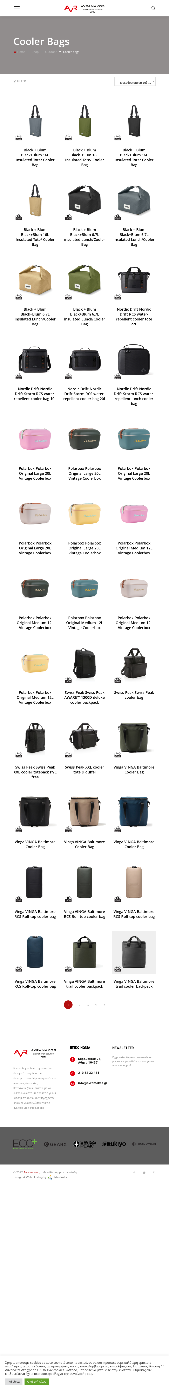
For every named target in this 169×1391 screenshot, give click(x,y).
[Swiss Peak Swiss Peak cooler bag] (134, 663)
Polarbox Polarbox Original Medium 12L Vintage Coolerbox (134, 548)
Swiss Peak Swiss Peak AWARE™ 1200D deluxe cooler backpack (84, 697)
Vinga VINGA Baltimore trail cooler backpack (84, 984)
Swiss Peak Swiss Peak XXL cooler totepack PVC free (35, 772)
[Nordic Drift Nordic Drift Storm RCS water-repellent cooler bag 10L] (35, 359)
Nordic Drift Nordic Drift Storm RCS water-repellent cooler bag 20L (84, 393)
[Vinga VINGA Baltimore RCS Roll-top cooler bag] (35, 882)
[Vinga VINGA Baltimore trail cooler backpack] (84, 952)
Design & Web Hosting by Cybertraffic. (40, 1177)
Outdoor (51, 52)
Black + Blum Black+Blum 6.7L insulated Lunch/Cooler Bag (84, 237)
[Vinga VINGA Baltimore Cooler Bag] (134, 738)
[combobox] (135, 81)
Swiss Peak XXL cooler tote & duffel (84, 769)
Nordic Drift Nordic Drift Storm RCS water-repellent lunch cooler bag (134, 396)
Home (21, 52)
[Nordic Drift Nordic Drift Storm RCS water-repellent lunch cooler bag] (134, 359)
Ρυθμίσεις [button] (14, 1381)
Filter (21, 81)
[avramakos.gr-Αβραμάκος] (84, 8)
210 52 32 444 (88, 1073)
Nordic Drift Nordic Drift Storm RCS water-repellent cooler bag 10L (35, 393)
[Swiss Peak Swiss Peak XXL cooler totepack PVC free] (35, 738)
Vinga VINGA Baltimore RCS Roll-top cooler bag (35, 914)
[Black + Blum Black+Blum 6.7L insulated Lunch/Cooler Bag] (84, 200)
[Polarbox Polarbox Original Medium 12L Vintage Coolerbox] (134, 513)
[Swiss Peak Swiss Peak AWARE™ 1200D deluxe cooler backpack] (84, 663)
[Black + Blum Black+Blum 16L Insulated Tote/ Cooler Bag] (35, 120)
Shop (35, 52)
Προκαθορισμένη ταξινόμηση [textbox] (137, 83)
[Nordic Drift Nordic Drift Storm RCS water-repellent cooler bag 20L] (84, 359)
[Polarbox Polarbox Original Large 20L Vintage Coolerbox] (35, 439)
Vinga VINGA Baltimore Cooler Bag (134, 769)
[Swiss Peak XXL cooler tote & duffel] (84, 738)
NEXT (104, 1005)
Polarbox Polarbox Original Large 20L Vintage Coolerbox (35, 473)
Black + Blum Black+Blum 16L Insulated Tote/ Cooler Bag (35, 157)
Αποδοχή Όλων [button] (36, 1381)
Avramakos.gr (32, 1172)
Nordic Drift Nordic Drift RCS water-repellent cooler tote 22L (134, 316)
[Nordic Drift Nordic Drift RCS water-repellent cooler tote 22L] (134, 280)
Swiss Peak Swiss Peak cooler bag (134, 695)
